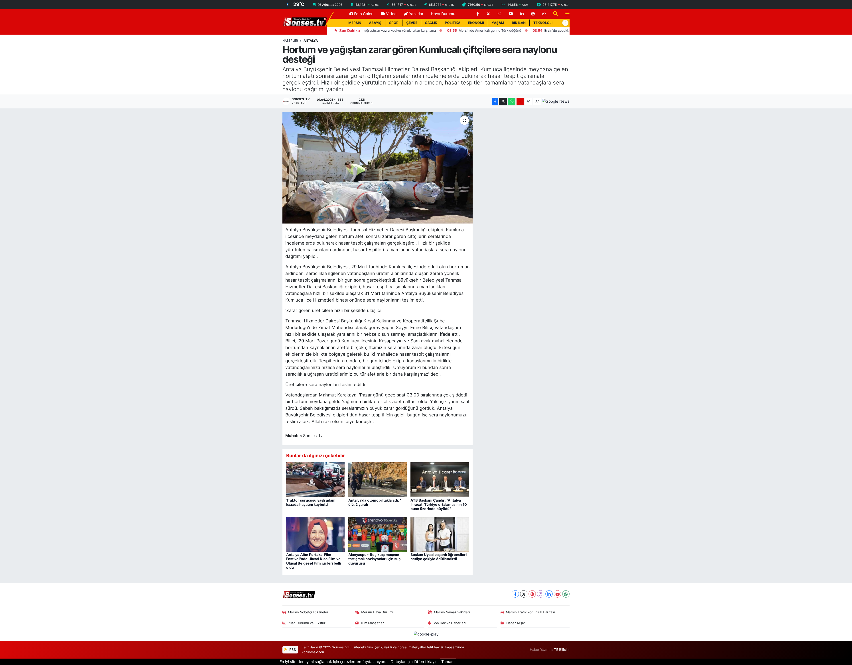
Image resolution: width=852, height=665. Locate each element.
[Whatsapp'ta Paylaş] (511, 101)
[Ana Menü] (566, 14)
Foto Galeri (363, 14)
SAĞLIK (431, 23)
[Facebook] (515, 594)
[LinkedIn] (549, 594)
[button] (565, 23)
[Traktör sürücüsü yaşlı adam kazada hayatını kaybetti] (315, 479)
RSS (292, 650)
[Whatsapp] (566, 594)
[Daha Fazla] (520, 101)
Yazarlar (416, 14)
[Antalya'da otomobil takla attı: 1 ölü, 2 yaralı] (377, 479)
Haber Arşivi (516, 623)
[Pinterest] (532, 594)
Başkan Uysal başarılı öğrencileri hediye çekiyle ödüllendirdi (438, 556)
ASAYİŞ (375, 23)
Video (391, 14)
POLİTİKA (452, 23)
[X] (523, 594)
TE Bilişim (562, 650)
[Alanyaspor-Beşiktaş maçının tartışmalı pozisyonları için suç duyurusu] (377, 534)
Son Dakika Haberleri (449, 623)
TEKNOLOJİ (542, 23)
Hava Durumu (443, 14)
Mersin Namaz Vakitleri (452, 612)
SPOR (393, 23)
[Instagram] (540, 594)
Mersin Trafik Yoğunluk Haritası (530, 612)
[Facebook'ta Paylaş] (495, 101)
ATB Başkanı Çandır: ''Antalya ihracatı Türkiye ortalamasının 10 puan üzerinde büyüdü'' (438, 504)
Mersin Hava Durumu (377, 612)
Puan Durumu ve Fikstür (306, 623)
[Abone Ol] (556, 101)
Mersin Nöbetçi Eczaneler (308, 612)
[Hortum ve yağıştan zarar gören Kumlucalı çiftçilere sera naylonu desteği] (377, 168)
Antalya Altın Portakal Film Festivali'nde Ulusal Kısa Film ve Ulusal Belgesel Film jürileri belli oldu (313, 561)
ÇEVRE (411, 23)
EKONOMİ (476, 23)
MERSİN (354, 23)
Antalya (311, 40)
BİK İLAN (519, 23)
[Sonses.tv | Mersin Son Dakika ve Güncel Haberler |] (304, 21)
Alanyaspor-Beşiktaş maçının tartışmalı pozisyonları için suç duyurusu (374, 558)
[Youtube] (557, 594)
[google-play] (426, 634)
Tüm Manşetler (372, 623)
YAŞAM (498, 23)
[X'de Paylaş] (503, 101)
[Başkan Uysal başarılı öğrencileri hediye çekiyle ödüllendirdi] (439, 534)
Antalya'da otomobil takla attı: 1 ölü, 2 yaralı (375, 502)
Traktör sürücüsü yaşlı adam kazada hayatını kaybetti (310, 502)
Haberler (290, 40)
